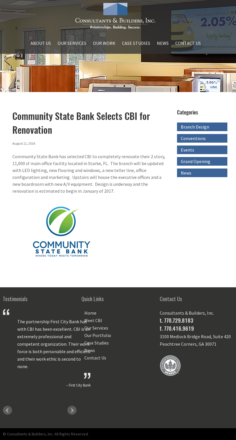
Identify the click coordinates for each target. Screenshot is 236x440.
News (163, 43)
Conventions (193, 138)
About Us (41, 43)
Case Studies (136, 43)
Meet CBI (93, 320)
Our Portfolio (97, 335)
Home (90, 313)
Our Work (104, 43)
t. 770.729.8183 (176, 320)
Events (187, 150)
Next (72, 410)
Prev (7, 410)
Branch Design (195, 127)
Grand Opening (195, 161)
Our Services (72, 43)
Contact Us (188, 43)
